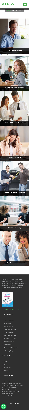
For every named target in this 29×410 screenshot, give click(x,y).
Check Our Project (14, 157)
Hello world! (14, 55)
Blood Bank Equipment (10, 335)
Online (14, 89)
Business (14, 195)
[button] (3, 406)
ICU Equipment (8, 323)
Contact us (7, 370)
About (5, 364)
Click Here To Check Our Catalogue (11, 309)
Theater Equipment (9, 326)
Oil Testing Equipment (10, 351)
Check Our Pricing (14, 228)
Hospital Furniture (9, 320)
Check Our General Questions (14, 193)
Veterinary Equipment (10, 338)
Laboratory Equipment (10, 329)
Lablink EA (8, 3)
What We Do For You (14, 50)
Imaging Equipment (9, 341)
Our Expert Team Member (14, 87)
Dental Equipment (9, 332)
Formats (14, 52)
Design (14, 230)
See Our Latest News (14, 263)
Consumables (7, 344)
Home (9, 10)
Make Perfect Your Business (14, 122)
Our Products (7, 367)
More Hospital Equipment (11, 348)
